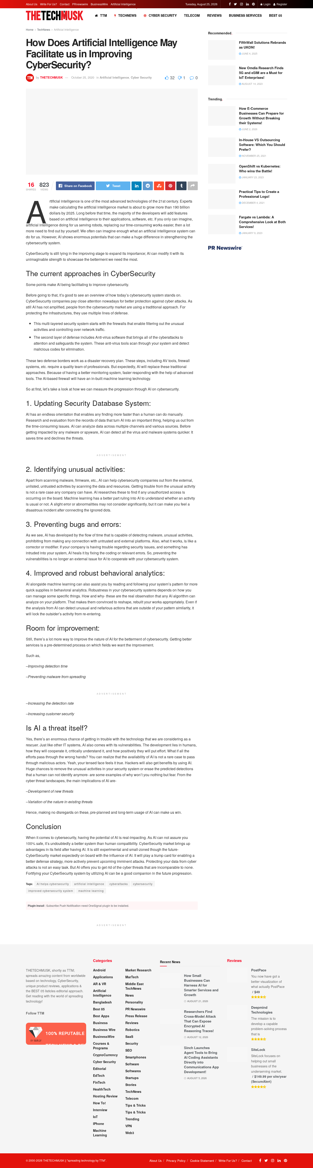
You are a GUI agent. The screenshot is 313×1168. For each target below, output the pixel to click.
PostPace (258, 970)
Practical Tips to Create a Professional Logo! (259, 194)
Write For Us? (48, 4)
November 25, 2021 (253, 155)
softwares (133, 1071)
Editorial (99, 1068)
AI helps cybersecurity (53, 884)
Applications (103, 977)
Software (132, 1064)
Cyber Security (163, 15)
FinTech (99, 1082)
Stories (130, 1084)
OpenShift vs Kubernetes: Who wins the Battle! (259, 168)
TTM (103, 15)
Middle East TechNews (134, 986)
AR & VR (99, 983)
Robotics (132, 1029)
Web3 (129, 1132)
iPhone (98, 1123)
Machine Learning (100, 1132)
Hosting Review (105, 1096)
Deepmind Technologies (261, 1010)
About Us (31, 4)
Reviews (214, 15)
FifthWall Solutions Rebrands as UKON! (262, 45)
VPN (128, 1126)
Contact (64, 4)
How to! (99, 1103)
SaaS (129, 1036)
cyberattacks (119, 884)
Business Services (245, 15)
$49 (257, 991)
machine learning (91, 891)
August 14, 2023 (252, 83)
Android (99, 970)
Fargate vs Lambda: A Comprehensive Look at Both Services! (262, 221)
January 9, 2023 (251, 233)
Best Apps (101, 1016)
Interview (100, 1110)
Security (131, 1043)
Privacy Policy (176, 1160)
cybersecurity (143, 884)
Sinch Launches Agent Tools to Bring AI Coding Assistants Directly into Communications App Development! (201, 1059)
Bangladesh (102, 1002)
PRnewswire (80, 4)
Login (267, 4)
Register (281, 4)
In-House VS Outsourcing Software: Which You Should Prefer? (262, 144)
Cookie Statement (202, 1160)
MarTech (132, 977)
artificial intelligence (89, 884)
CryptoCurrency (105, 1055)
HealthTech (102, 1089)
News (129, 995)
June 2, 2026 (249, 129)
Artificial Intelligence (123, 4)
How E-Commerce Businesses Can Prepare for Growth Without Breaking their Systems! (261, 115)
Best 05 (275, 15)
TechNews (127, 15)
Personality (134, 1002)
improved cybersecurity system (50, 891)
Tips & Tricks (135, 1105)
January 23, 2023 (252, 177)
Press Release (136, 1016)
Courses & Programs (101, 1045)
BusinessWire (99, 4)
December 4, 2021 (253, 202)
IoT (95, 1116)
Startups (132, 1077)
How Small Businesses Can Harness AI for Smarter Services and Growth (201, 985)
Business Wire (104, 1029)
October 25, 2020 (82, 77)
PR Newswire (135, 1009)
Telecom (192, 15)
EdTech (99, 1075)
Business (100, 1022)
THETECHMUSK (51, 77)
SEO (128, 1050)
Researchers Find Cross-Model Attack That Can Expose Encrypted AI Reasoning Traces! (200, 1021)
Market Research (138, 970)
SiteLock (258, 1049)
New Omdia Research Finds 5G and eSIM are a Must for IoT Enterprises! (261, 72)
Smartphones (135, 1057)
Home (29, 29)
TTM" (102, 1160)
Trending (132, 1119)
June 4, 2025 (249, 53)
